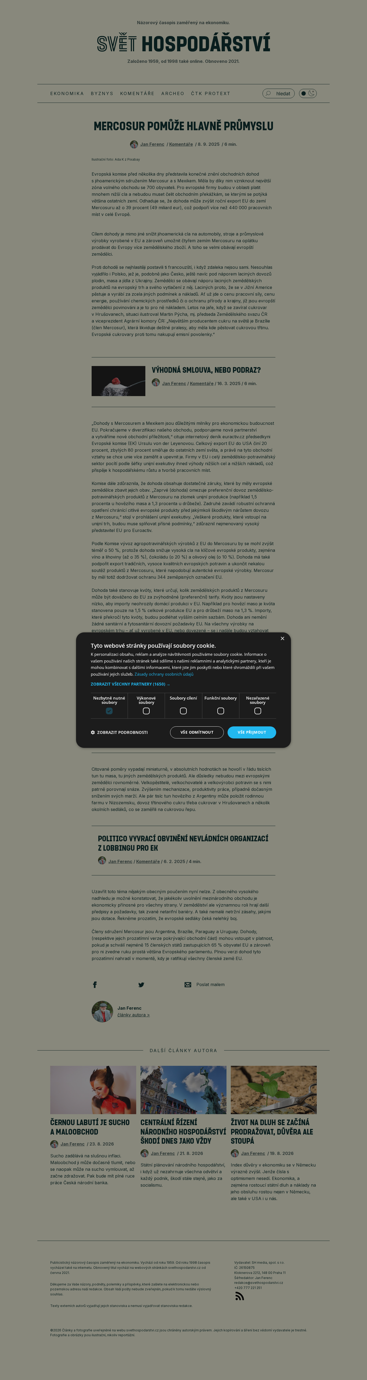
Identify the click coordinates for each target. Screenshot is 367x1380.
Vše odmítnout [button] (197, 732)
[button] (183, 684)
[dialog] (183, 690)
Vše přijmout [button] (252, 732)
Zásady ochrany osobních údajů (164, 674)
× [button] (282, 638)
